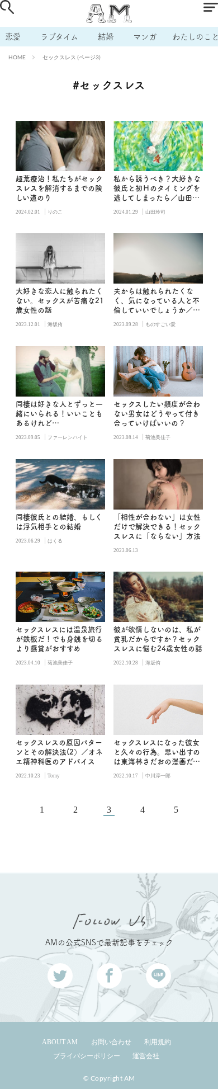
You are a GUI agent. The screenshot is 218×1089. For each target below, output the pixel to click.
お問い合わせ (111, 1042)
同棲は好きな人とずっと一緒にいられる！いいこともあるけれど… (59, 413)
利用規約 (157, 1042)
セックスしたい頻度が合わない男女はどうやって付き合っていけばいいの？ (156, 413)
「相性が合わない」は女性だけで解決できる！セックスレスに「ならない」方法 (157, 526)
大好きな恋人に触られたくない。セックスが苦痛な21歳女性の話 (60, 300)
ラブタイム (59, 36)
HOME (17, 57)
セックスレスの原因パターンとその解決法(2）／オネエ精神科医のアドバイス (59, 752)
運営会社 (145, 1056)
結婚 (105, 36)
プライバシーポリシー (86, 1056)
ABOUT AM (60, 1042)
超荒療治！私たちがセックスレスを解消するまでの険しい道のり (59, 188)
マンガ (145, 36)
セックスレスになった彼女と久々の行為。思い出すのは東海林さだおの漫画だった (156, 752)
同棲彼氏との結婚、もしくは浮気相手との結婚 (59, 521)
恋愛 (13, 36)
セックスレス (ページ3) (71, 57)
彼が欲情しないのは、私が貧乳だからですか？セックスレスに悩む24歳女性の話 (157, 639)
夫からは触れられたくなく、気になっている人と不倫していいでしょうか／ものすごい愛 (156, 301)
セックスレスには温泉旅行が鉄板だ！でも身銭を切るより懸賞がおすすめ (59, 639)
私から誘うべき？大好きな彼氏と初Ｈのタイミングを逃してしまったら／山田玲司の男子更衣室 (157, 188)
